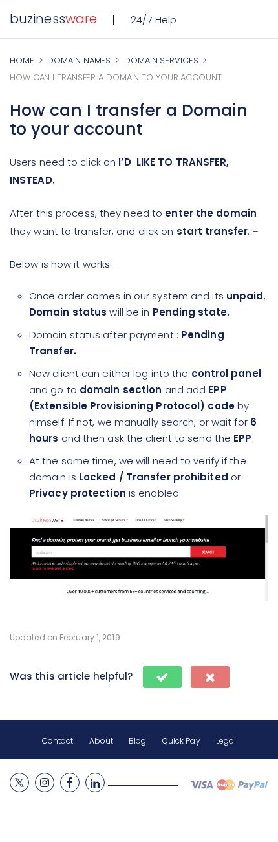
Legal (226, 740)
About (101, 740)
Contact (58, 740)
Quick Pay (181, 740)
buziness (53, 19)
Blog (137, 740)
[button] (162, 677)
